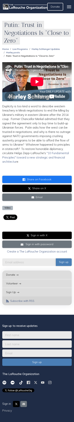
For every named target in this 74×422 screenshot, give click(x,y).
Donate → (12, 274)
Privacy (7, 410)
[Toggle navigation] (69, 7)
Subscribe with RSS (21, 301)
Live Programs (20, 49)
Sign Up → (12, 292)
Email (39, 197)
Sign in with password (39, 244)
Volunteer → (13, 283)
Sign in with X (39, 235)
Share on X (39, 188)
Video (8, 207)
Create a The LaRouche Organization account (37, 251)
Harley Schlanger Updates (46, 49)
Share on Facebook (39, 179)
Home (5, 49)
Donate (55, 6)
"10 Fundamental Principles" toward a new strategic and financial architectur (35, 157)
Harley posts (13, 52)
